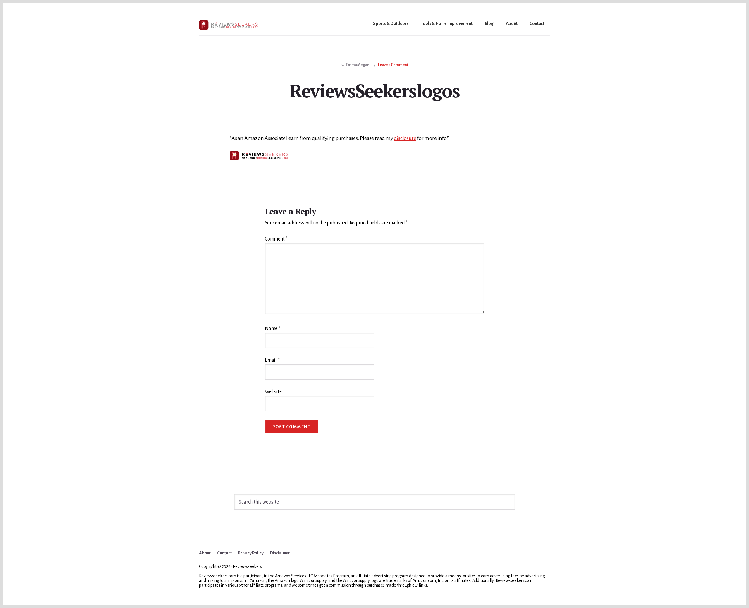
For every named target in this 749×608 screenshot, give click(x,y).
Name (272, 328)
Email (272, 360)
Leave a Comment (393, 65)
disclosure (405, 138)
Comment (276, 239)
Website (273, 391)
